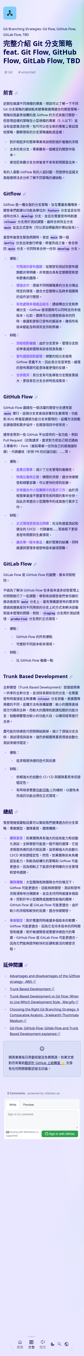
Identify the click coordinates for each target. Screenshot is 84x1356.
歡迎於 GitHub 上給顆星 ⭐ (45, 1063)
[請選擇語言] (66, 1344)
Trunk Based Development (32, 989)
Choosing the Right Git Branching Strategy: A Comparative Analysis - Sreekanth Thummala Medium (44, 1015)
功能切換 (44, 790)
